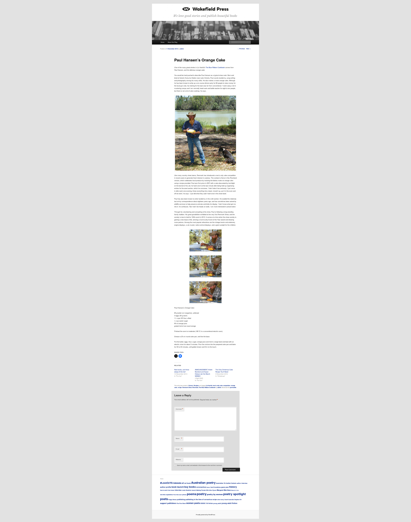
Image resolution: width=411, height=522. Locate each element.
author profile (165, 487)
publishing (181, 499)
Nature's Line (235, 490)
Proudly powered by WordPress (205, 515)
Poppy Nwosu (172, 499)
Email (179, 449)
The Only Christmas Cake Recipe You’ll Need (224, 371)
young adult (217, 503)
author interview (242, 483)
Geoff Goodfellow (215, 487)
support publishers (168, 503)
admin (182, 49)
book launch (178, 486)
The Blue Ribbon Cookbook (215, 67)
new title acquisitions (166, 495)
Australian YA (221, 483)
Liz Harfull (209, 385)
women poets (193, 503)
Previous (241, 49)
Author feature (231, 483)
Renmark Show (187, 387)
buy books (190, 486)
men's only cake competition (221, 385)
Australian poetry (203, 482)
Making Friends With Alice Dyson (206, 490)
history (233, 486)
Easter (208, 487)
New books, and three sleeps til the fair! (181, 371)
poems (191, 494)
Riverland (195, 387)
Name (179, 438)
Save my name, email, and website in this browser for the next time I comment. (199, 465)
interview (178, 490)
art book (188, 483)
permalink (233, 387)
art (183, 483)
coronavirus (201, 487)
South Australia (229, 499)
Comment (179, 409)
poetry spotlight (234, 494)
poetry (201, 494)
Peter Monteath (177, 494)
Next (248, 49)
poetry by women (215, 494)
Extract (191, 385)
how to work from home (167, 490)
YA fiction (209, 503)
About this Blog (172, 42)
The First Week (181, 503)
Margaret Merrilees (224, 490)
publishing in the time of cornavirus (198, 499)
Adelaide (177, 482)
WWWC (203, 503)
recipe (180, 387)
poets (164, 499)
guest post (225, 487)
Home (162, 42)
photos (184, 495)
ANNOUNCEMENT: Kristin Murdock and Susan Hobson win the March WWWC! (203, 373)
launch (194, 490)
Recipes (196, 385)
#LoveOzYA (166, 482)
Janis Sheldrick (186, 490)
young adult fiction (229, 503)
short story (220, 499)
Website (178, 459)
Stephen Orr (238, 499)
